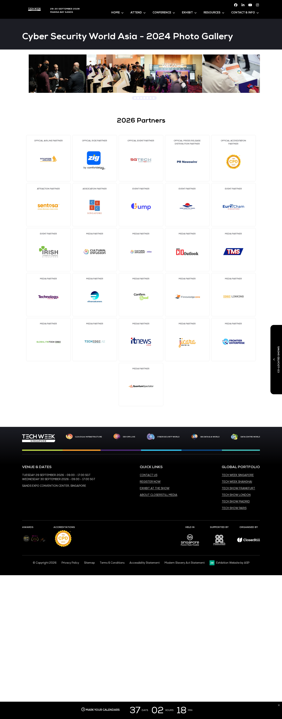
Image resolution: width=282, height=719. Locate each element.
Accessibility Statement (144, 562)
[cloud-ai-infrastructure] (69, 436)
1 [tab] (135, 98)
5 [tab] (147, 98)
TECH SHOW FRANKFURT (238, 488)
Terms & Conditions (112, 562)
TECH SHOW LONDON (236, 495)
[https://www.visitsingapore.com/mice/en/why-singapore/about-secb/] (190, 547)
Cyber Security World (168, 437)
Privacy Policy (70, 562)
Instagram (257, 4)
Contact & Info (243, 12)
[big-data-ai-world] (194, 437)
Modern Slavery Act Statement (185, 562)
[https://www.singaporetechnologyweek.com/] (38, 441)
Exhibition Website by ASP (232, 562)
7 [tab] (154, 98)
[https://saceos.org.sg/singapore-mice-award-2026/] (35, 542)
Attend (136, 12)
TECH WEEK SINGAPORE (238, 475)
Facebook (235, 4)
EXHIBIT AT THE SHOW (154, 488)
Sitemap (89, 562)
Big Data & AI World (209, 437)
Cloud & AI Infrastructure (88, 437)
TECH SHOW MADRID (236, 501)
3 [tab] (141, 98)
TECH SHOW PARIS (234, 508)
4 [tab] (144, 98)
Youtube (250, 4)
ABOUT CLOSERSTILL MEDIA (158, 495)
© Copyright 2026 (45, 562)
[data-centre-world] (234, 437)
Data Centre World (250, 437)
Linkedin (243, 4)
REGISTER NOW (150, 481)
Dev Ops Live (129, 437)
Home (115, 12)
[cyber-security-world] (151, 436)
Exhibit (187, 12)
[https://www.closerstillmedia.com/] (248, 541)
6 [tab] (150, 98)
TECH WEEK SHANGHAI (237, 481)
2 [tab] (138, 98)
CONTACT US (148, 475)
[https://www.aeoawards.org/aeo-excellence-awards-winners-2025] (26, 541)
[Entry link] (57, 73)
